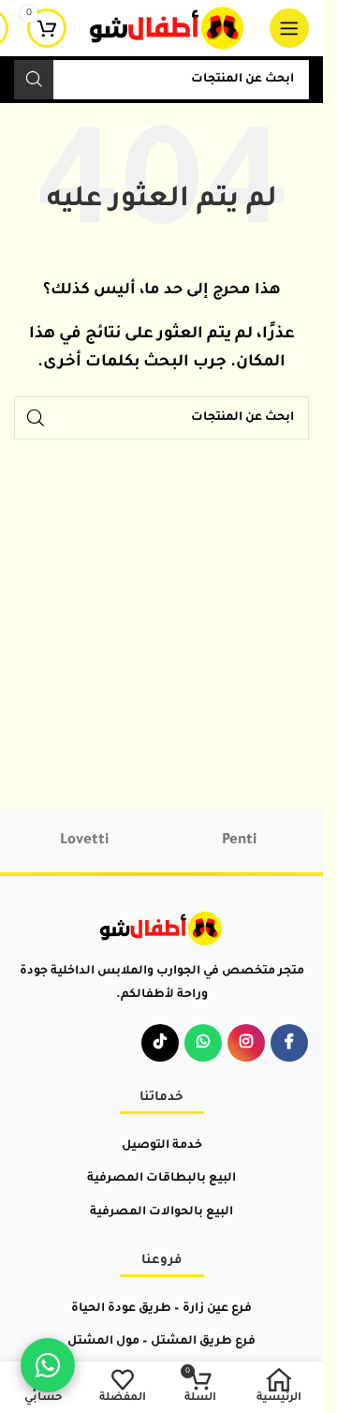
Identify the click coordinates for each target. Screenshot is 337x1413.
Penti (239, 841)
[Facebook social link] (289, 1043)
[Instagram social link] (246, 1043)
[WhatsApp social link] (203, 1043)
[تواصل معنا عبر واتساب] (48, 1365)
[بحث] (33, 79)
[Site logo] (168, 29)
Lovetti (84, 841)
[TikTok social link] (160, 1043)
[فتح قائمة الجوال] (289, 28)
